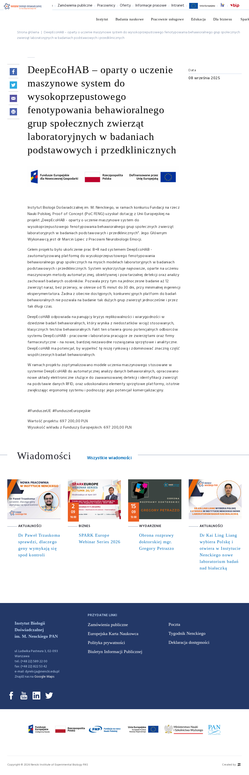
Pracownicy (106, 6)
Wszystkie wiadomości (109, 458)
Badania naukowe (130, 19)
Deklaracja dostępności (189, 642)
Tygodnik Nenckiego (187, 633)
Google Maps (44, 677)
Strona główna (28, 32)
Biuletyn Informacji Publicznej (115, 651)
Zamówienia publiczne (75, 6)
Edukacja (198, 19)
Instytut (102, 19)
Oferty (125, 6)
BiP (235, 8)
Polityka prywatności (106, 642)
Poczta (174, 624)
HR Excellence (225, 5)
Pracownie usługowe (167, 19)
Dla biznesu (222, 19)
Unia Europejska (202, 8)
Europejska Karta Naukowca (113, 633)
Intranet (177, 6)
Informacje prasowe (151, 6)
